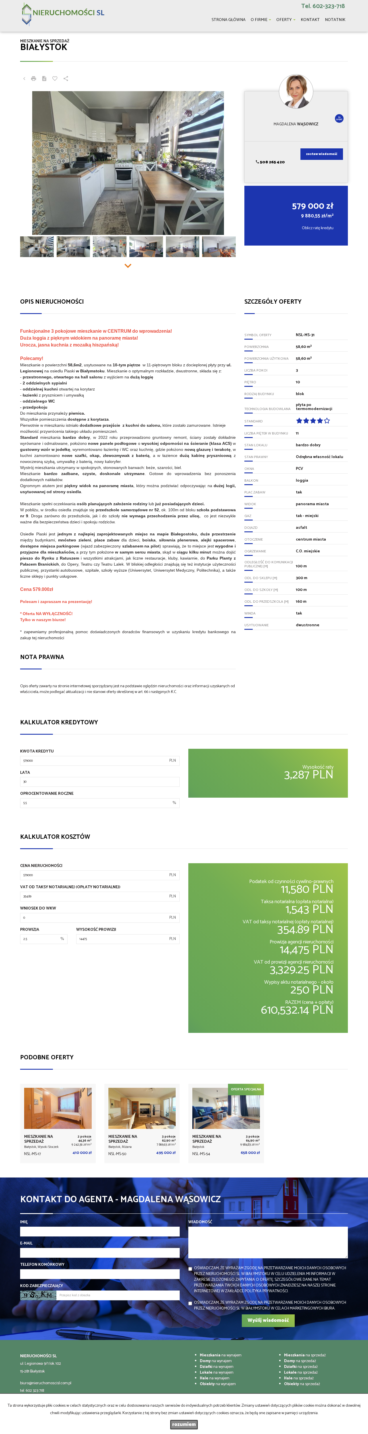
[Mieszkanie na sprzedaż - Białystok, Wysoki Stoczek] (58, 1123)
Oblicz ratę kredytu (318, 228)
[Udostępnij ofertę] (65, 79)
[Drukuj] (33, 79)
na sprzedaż (305, 1355)
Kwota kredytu (37, 752)
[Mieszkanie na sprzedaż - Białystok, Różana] (142, 1123)
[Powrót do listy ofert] (24, 79)
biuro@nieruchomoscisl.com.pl (45, 1383)
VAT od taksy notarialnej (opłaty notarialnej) (70, 887)
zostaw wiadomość (321, 154)
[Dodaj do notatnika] (55, 79)
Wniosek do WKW (38, 909)
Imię (24, 1222)
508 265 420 (272, 162)
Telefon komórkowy (42, 1265)
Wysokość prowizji (96, 930)
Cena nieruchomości (41, 866)
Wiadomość (200, 1222)
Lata (25, 773)
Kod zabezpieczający (41, 1286)
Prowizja (29, 930)
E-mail (26, 1244)
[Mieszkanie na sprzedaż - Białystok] (226, 1123)
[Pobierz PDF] (44, 79)
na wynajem (220, 1355)
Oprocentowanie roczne (47, 794)
